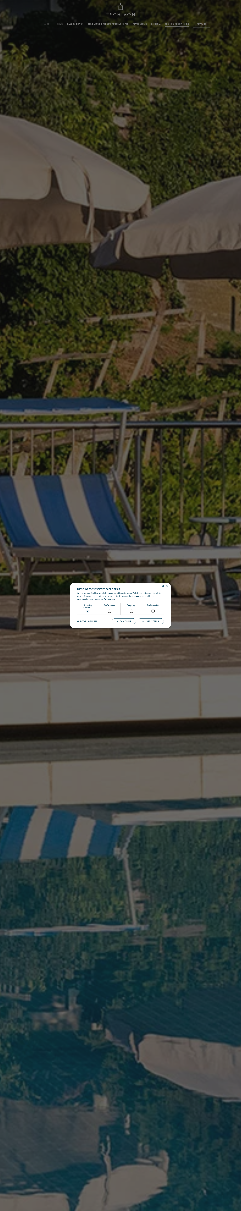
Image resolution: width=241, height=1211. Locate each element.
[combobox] (163, 586)
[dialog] (120, 605)
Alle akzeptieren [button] (150, 621)
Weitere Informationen (105, 599)
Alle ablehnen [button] (124, 621)
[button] (87, 621)
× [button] (167, 586)
